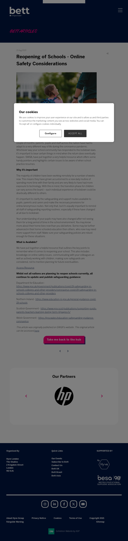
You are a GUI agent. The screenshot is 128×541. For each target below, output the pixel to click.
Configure (50, 133)
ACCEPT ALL (75, 133)
